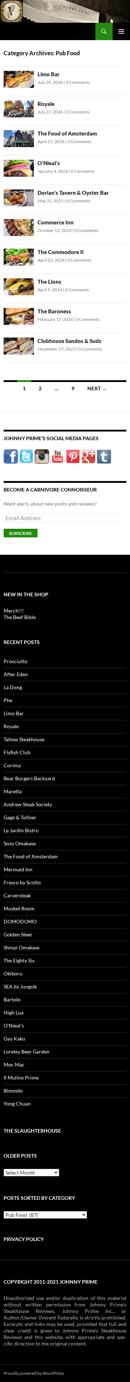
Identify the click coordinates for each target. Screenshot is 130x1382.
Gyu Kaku (14, 1038)
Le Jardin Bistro (21, 830)
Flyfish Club (17, 752)
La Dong (13, 687)
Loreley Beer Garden (26, 1051)
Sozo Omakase (20, 843)
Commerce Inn (56, 222)
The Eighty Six (19, 960)
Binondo (13, 1090)
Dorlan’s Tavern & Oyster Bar (73, 192)
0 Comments (78, 82)
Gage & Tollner (20, 817)
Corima (12, 765)
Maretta (13, 791)
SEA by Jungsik (20, 986)
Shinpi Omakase (21, 947)
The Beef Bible (20, 617)
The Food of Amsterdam (67, 133)
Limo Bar (49, 74)
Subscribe (20, 533)
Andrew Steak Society (28, 804)
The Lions (49, 281)
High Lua (13, 1012)
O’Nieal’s (49, 163)
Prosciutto (15, 661)
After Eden (16, 674)
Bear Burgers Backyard (29, 778)
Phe (8, 700)
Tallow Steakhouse (24, 739)
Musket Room (19, 908)
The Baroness (54, 311)
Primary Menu (121, 31)
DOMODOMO (20, 921)
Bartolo (12, 999)
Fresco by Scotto (22, 882)
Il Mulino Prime (21, 1077)
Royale (46, 103)
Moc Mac (14, 1064)
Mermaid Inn (18, 869)
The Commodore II (61, 252)
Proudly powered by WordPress (34, 1373)
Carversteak (17, 895)
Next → (97, 388)
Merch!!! (14, 611)
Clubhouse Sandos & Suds (69, 341)
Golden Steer (18, 934)
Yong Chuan (17, 1103)
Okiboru (13, 973)
